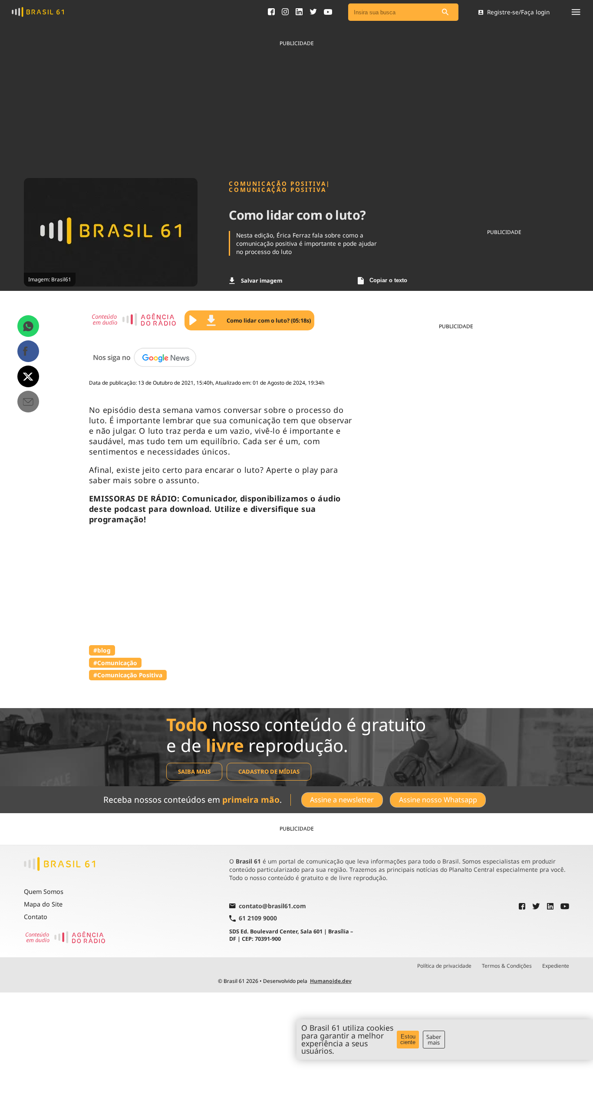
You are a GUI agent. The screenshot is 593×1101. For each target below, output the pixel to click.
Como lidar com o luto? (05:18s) (269, 320)
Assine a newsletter (342, 799)
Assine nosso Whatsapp (438, 799)
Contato (35, 917)
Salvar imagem (261, 280)
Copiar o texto (388, 280)
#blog (102, 650)
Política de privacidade (444, 966)
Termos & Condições (507, 966)
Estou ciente (407, 1039)
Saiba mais (194, 771)
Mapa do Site (43, 904)
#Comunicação (115, 663)
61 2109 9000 (258, 918)
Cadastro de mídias (269, 771)
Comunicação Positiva (277, 190)
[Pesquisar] (445, 12)
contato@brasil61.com (272, 906)
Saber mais (433, 1039)
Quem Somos (43, 891)
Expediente (555, 966)
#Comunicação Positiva (127, 675)
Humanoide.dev (331, 981)
